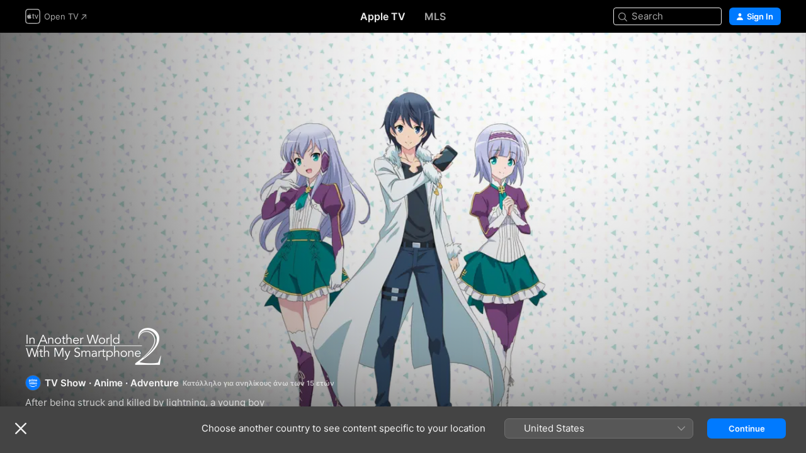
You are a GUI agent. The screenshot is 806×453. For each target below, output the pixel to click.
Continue (747, 428)
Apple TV (383, 16)
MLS (435, 16)
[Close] (20, 428)
